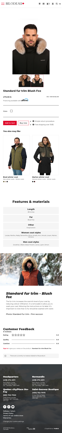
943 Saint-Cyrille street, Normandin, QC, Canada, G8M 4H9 (11, 384)
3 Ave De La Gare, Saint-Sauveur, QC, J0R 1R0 (39, 396)
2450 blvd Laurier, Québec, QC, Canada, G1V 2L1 (11, 399)
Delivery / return (9, 411)
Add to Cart (10, 123)
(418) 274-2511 (9, 380)
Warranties (7, 418)
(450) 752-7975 (38, 393)
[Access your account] (52, 3)
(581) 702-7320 (9, 395)
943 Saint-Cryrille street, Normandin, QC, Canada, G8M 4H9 (40, 384)
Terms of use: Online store (13, 416)
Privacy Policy (8, 413)
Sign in (5, 348)
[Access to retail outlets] (39, 3)
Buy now (23, 123)
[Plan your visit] (43, 3)
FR (60, 4)
